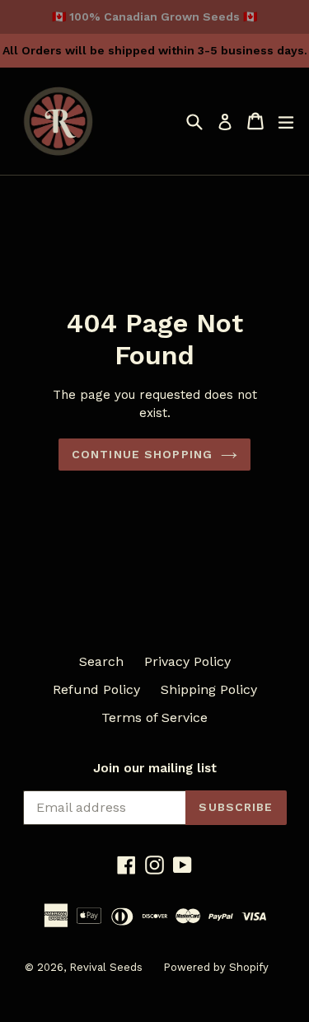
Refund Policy (96, 689)
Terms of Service (154, 717)
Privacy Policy (187, 661)
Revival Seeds (106, 967)
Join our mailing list (155, 768)
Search (101, 661)
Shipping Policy (209, 689)
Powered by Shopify (216, 967)
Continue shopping (142, 454)
